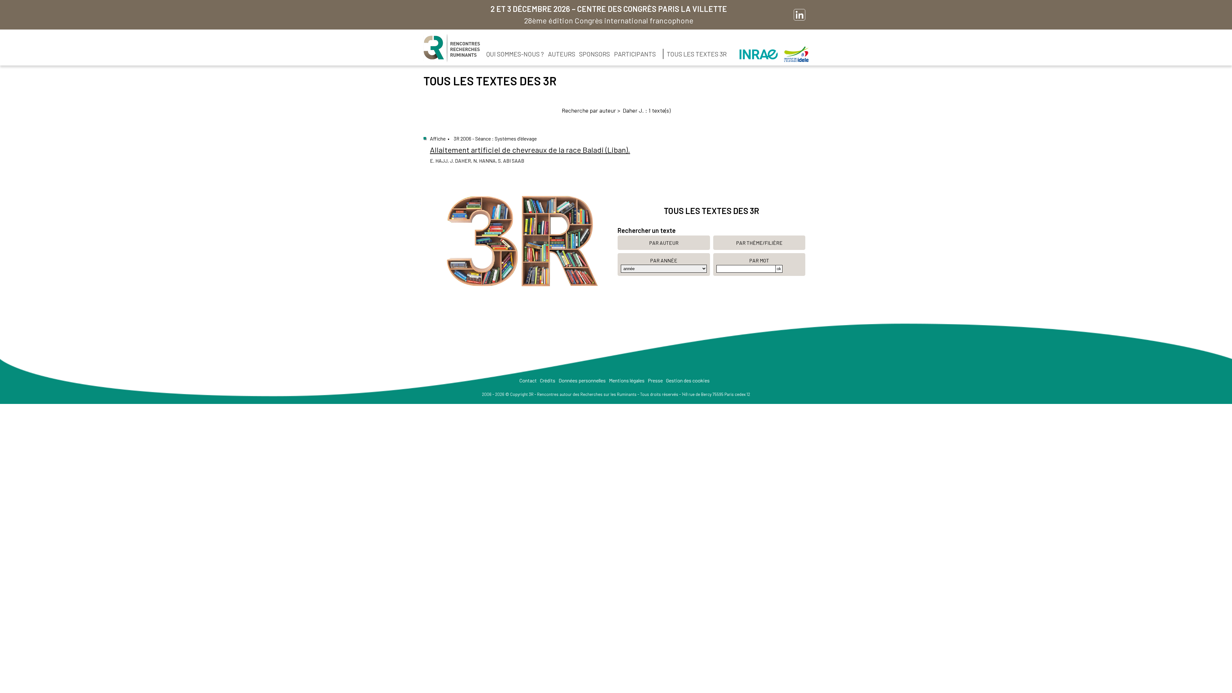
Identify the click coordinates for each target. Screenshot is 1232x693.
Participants (635, 54)
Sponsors (594, 54)
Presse (655, 380)
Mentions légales (627, 380)
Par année (663, 260)
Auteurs (561, 54)
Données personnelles (582, 380)
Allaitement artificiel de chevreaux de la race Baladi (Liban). (530, 149)
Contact (528, 380)
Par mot (759, 260)
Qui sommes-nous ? (515, 54)
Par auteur (664, 243)
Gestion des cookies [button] (688, 380)
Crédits (547, 380)
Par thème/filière (759, 243)
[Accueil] (452, 48)
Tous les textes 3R (697, 54)
